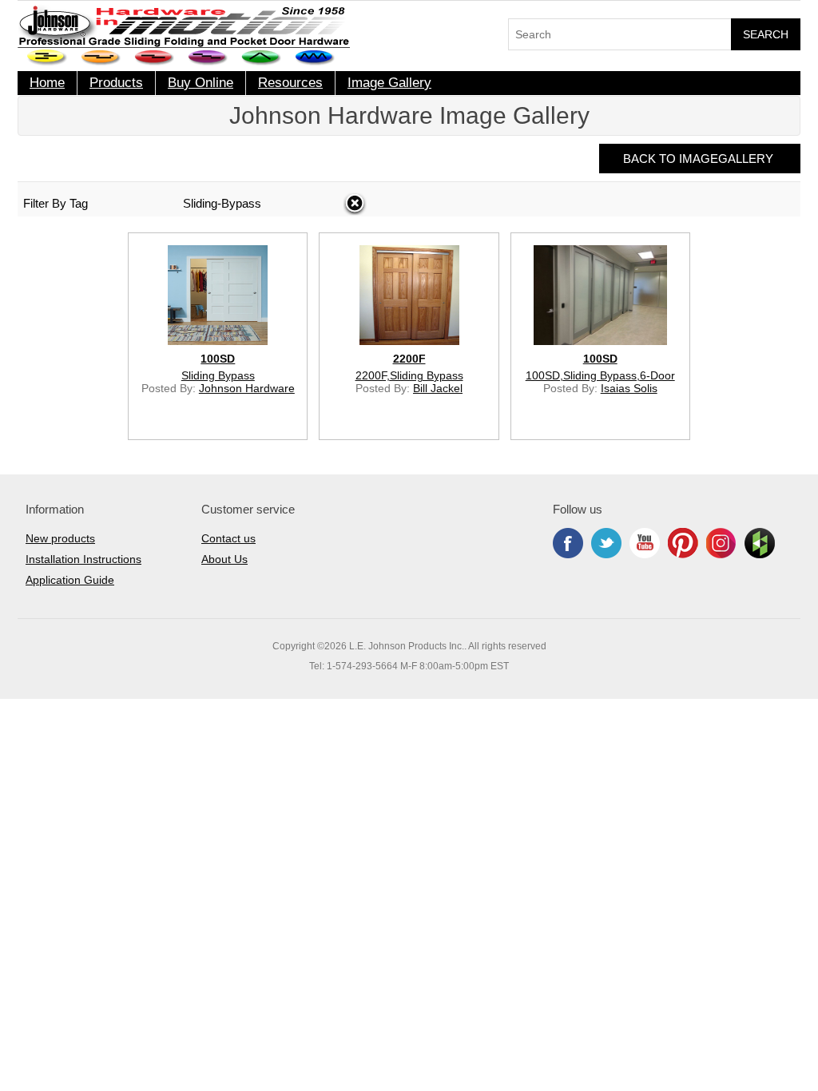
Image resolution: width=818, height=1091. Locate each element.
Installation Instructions (83, 559)
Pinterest (683, 543)
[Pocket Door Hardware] (47, 58)
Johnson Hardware (247, 388)
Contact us (228, 538)
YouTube (644, 543)
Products (116, 82)
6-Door (657, 375)
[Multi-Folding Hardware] (315, 58)
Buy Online (200, 82)
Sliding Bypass (218, 375)
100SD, (544, 375)
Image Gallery (389, 82)
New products (60, 538)
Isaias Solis (629, 388)
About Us (224, 559)
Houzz (760, 543)
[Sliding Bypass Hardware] (155, 58)
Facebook (568, 543)
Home (47, 82)
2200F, (372, 375)
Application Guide (70, 579)
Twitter (606, 543)
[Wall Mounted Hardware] (101, 58)
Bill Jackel (438, 388)
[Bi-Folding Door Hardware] (262, 58)
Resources (290, 82)
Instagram (721, 543)
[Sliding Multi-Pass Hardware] (208, 58)
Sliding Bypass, (601, 375)
